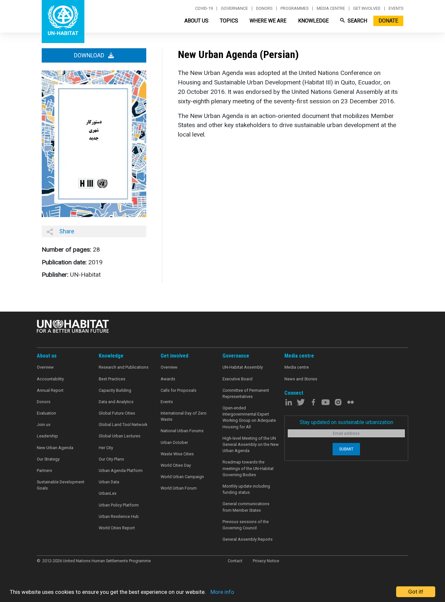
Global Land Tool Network (123, 424)
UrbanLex (107, 493)
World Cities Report (117, 527)
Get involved (366, 8)
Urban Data (109, 481)
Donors (264, 8)
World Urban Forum (179, 488)
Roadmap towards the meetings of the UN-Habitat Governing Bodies (248, 468)
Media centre (331, 8)
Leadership (47, 435)
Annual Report (50, 390)
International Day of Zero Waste (184, 416)
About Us (196, 21)
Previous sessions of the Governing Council (246, 524)
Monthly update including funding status (246, 489)
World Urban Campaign (182, 476)
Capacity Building (115, 390)
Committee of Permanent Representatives (246, 393)
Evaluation (46, 413)
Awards (168, 378)
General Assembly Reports (248, 539)
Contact (235, 560)
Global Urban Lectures (119, 435)
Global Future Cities (117, 413)
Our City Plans (111, 459)
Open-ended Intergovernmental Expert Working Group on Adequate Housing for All (249, 417)
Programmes (294, 8)
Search (356, 21)
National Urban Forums (182, 430)
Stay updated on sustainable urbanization (346, 422)
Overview (45, 367)
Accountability (50, 378)
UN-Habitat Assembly (243, 367)
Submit (346, 449)
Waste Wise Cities (177, 453)
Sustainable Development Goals (60, 485)
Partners (44, 470)
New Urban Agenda (55, 447)
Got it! (415, 591)
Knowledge (313, 21)
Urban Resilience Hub (119, 516)
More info (222, 592)
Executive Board (237, 378)
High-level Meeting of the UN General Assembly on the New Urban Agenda (251, 444)
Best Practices (112, 378)
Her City (106, 447)
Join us (43, 424)
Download (90, 55)
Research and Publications (124, 367)
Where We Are (268, 21)
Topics (229, 21)
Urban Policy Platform (119, 505)
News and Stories (300, 378)
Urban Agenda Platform (121, 470)
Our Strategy (48, 459)
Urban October (174, 442)
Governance (234, 8)
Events (396, 8)
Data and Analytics (116, 401)
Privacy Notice (266, 560)
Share (66, 231)
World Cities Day (176, 465)
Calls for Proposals (178, 390)
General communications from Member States (246, 506)
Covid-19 (204, 8)
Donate (388, 21)
